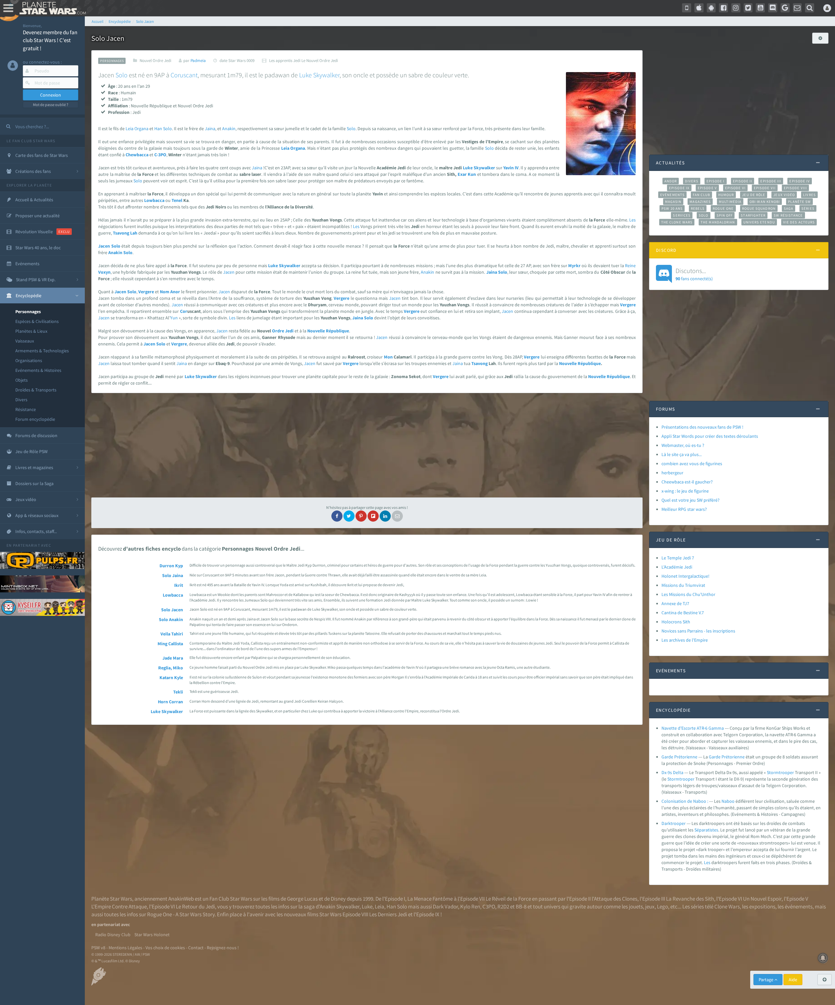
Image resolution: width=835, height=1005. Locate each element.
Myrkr (574, 265)
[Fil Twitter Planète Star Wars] (748, 8)
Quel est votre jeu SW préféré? (690, 500)
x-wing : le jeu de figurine (685, 491)
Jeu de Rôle (753, 194)
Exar (462, 174)
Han (158, 128)
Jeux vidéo (784, 194)
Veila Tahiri (171, 634)
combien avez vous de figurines (691, 463)
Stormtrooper (780, 772)
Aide (793, 979)
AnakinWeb (181, 898)
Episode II (742, 181)
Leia (129, 128)
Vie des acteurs (799, 222)
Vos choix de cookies (165, 948)
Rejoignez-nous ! (223, 948)
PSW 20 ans (672, 208)
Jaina (210, 128)
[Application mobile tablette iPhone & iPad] (699, 8)
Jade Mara (172, 658)
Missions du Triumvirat (683, 585)
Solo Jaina (172, 575)
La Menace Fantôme (430, 898)
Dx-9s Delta (672, 772)
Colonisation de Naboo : (684, 801)
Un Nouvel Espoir (762, 898)
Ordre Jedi (283, 331)
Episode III (770, 181)
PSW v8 (98, 948)
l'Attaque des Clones (614, 898)
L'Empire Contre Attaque (119, 906)
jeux (650, 906)
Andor (670, 181)
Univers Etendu (759, 222)
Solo (121, 75)
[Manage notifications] (823, 958)
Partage (766, 979)
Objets (21, 380)
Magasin (673, 201)
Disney (338, 898)
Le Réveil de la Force (508, 898)
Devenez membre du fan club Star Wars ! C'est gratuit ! (50, 40)
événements (798, 906)
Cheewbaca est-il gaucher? (687, 482)
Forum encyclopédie (35, 419)
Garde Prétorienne (679, 757)
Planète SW (799, 201)
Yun (174, 318)
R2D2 (503, 906)
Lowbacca (154, 200)
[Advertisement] (367, 445)
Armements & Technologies (42, 351)
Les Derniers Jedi (388, 914)
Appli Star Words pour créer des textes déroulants (709, 436)
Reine (630, 265)
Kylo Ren (470, 906)
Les (632, 220)
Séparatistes (706, 830)
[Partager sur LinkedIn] (385, 516)
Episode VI (735, 188)
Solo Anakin (171, 619)
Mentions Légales (125, 948)
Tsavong (121, 233)
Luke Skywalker (167, 711)
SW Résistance (788, 215)
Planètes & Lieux (31, 331)
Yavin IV (511, 168)
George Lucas (302, 898)
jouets (636, 906)
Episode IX (679, 188)
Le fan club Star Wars (31, 140)
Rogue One (723, 208)
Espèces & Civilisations (37, 321)
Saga (788, 208)
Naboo (728, 801)
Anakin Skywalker (339, 906)
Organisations (28, 360)
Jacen (104, 246)
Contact (196, 948)
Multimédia (730, 201)
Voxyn (104, 272)
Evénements (672, 194)
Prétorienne (733, 757)
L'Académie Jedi (676, 567)
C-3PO (160, 155)
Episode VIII (795, 188)
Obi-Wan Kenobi (765, 201)
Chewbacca (137, 155)
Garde (715, 757)
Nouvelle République (328, 331)
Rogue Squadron (759, 208)
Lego (662, 906)
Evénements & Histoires (38, 370)
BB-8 (521, 906)
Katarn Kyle (171, 677)
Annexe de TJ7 (675, 603)
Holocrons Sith (675, 622)
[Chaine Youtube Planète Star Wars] (760, 8)
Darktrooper (673, 823)
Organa (141, 128)
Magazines (700, 201)
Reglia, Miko (170, 668)
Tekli (178, 692)
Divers (21, 400)
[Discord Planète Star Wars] (773, 8)
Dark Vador (445, 906)
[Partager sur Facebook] (336, 516)
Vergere (146, 292)
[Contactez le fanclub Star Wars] (797, 8)
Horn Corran (170, 702)
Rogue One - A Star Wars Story (181, 914)
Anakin (228, 128)
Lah (133, 233)
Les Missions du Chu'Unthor (688, 594)
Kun (472, 174)
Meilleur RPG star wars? (684, 509)
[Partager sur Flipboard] (373, 516)
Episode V (707, 188)
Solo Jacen (172, 610)
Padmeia (198, 60)
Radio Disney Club (112, 934)
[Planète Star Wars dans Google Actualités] (785, 8)
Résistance (25, 409)
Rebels (698, 208)
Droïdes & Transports (35, 390)
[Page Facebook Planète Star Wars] (723, 8)
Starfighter (753, 215)
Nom (164, 292)
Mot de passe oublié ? (50, 104)
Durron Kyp (171, 566)
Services (682, 215)
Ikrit (178, 585)
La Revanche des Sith (690, 898)
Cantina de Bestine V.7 (682, 613)
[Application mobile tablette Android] (711, 8)
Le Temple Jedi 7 (677, 558)
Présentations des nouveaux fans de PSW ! (702, 427)
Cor (183, 311)
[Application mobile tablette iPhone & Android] (686, 8)
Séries (807, 208)
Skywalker (326, 75)
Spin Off (725, 215)
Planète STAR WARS (51, 8)
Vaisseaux (24, 341)
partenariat (26, 545)
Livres (809, 194)
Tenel (177, 200)
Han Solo (397, 906)
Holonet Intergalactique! (685, 576)
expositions (762, 906)
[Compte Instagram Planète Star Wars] (736, 8)
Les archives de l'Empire (684, 640)
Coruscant (184, 75)
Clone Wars (727, 906)
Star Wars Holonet (152, 934)
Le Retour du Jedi (195, 906)
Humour (726, 194)
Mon (388, 357)
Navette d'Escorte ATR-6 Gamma (692, 728)
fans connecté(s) (694, 274)
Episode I (715, 181)
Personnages (28, 311)
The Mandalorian (718, 222)
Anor (175, 292)
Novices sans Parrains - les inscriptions (698, 631)
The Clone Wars (676, 222)
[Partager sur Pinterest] (361, 516)
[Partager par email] (397, 516)
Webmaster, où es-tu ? (682, 445)
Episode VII (765, 188)
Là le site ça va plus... (681, 454)
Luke (305, 75)
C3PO (488, 906)
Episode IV (799, 181)
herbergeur (672, 473)
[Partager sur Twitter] (349, 516)
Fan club (701, 194)
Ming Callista (170, 644)
